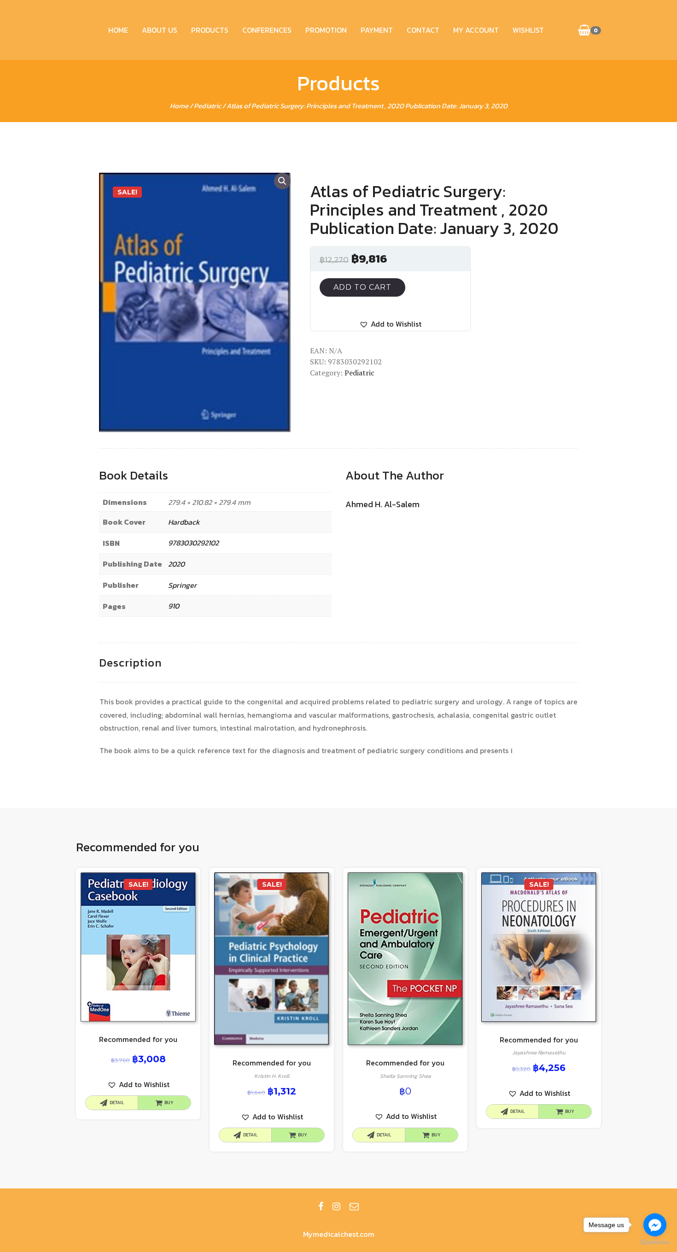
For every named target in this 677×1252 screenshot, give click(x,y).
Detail (117, 1102)
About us (159, 29)
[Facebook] (320, 1206)
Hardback (184, 521)
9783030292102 (193, 542)
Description (130, 663)
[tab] (130, 663)
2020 (176, 563)
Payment (377, 29)
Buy (169, 1102)
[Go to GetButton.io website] (655, 1243)
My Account (476, 29)
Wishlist (528, 29)
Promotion (326, 29)
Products (209, 29)
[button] (390, 324)
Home (118, 29)
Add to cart (362, 287)
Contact (423, 29)
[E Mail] (354, 1206)
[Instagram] (336, 1206)
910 (173, 605)
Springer (182, 585)
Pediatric (207, 105)
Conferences (267, 29)
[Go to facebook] (654, 1224)
